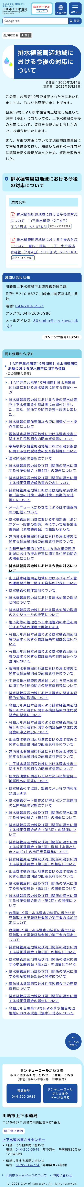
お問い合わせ (62, 1175)
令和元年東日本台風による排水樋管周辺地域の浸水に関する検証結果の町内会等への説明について (43, 656)
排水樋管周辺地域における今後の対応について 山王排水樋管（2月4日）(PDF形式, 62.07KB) (44, 220)
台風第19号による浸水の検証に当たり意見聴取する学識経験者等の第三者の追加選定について (43, 917)
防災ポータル (41, 8)
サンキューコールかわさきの (60, 1093)
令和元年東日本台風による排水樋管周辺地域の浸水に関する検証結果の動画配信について (43, 639)
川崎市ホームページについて (26, 1175)
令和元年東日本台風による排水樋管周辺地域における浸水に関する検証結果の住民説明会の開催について (43, 710)
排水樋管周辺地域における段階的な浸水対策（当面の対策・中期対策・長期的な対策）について (43, 495)
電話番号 (24, 1093)
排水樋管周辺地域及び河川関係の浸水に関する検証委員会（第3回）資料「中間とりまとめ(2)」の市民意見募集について (43, 846)
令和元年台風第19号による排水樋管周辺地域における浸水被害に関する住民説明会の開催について (43, 553)
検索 (77, 20)
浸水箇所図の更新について (30, 458)
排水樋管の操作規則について (32, 590)
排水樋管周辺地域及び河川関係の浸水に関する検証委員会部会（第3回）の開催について (43, 829)
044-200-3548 (28, 1149)
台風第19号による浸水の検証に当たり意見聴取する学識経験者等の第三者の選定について (43, 934)
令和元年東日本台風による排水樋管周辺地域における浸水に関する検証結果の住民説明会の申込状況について (43, 727)
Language (60, 12)
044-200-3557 (29, 306)
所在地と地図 (13, 1130)
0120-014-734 (28, 1165)
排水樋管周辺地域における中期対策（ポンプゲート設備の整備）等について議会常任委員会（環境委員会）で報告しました (43, 524)
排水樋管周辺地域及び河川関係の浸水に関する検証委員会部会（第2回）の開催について (43, 900)
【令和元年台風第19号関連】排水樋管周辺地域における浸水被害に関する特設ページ (43, 387)
